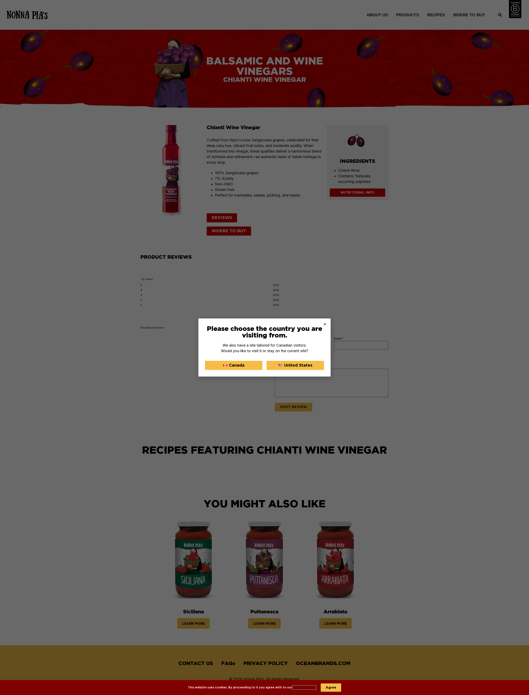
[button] (324, 324)
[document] (264, 347)
